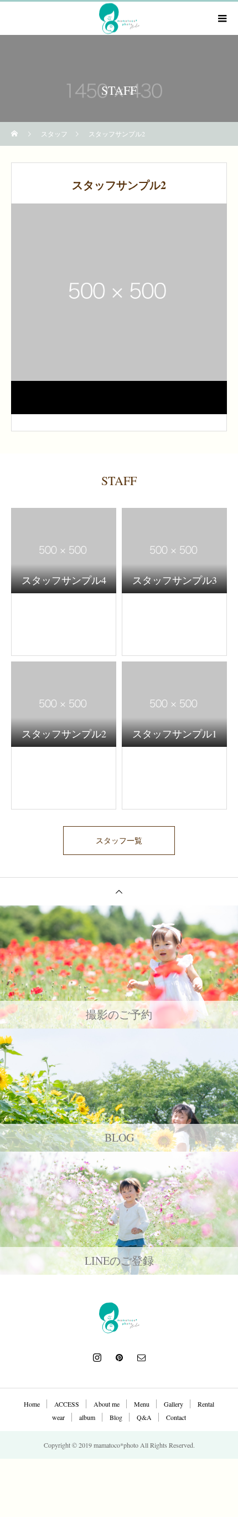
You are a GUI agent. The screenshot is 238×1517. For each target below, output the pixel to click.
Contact (176, 1417)
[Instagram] (96, 1357)
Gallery (173, 1403)
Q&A (144, 1417)
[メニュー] (221, 18)
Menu (141, 1403)
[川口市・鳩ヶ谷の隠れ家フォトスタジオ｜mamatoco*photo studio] (119, 1317)
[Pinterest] (119, 1357)
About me (107, 1403)
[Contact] (141, 1357)
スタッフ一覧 (119, 840)
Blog (116, 1417)
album (87, 1417)
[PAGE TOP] (119, 891)
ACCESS (66, 1403)
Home (32, 1403)
